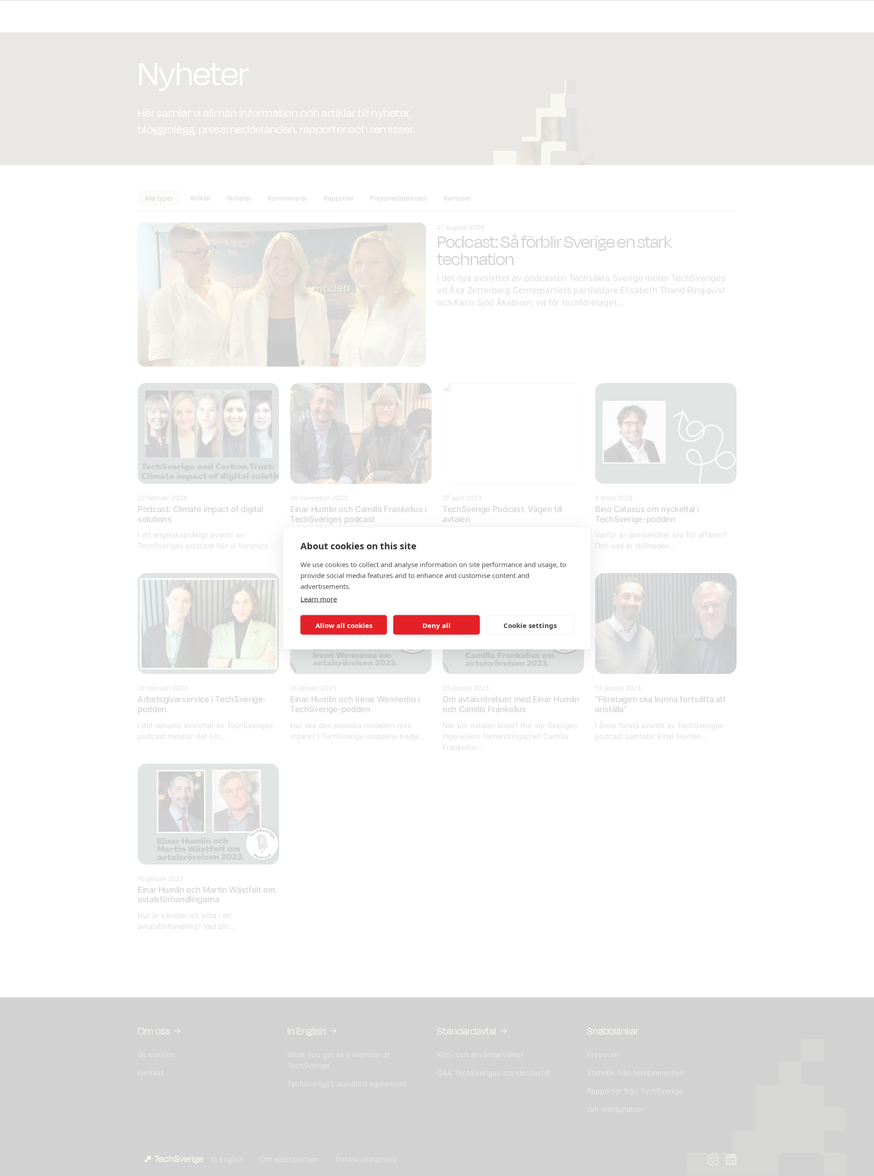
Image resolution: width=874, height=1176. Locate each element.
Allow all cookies (343, 624)
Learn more (318, 598)
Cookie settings (530, 624)
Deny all (436, 624)
